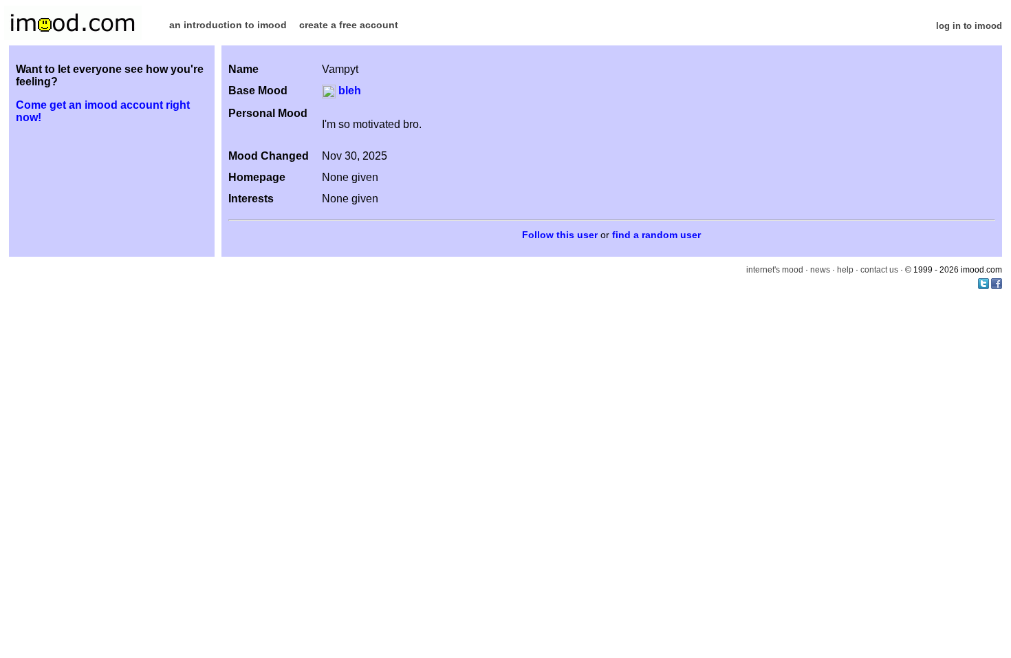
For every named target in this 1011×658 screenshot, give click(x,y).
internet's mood (774, 270)
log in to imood (969, 26)
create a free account (348, 24)
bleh (348, 90)
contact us (879, 270)
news (820, 270)
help (845, 270)
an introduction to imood (228, 24)
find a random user (656, 235)
